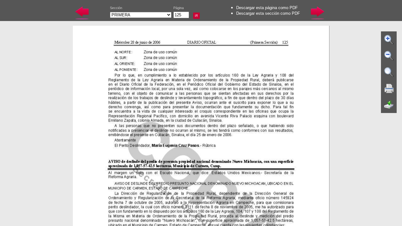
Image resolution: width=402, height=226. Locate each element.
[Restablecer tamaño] (389, 72)
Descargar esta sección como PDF (268, 13)
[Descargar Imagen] (389, 105)
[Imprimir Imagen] (389, 88)
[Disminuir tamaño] (389, 56)
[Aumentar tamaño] (389, 40)
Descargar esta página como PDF (267, 7)
